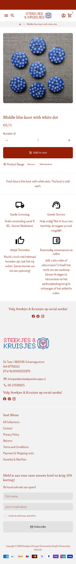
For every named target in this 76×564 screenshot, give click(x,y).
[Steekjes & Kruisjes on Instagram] (42, 316)
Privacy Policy (11, 434)
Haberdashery (46, 164)
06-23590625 (14, 385)
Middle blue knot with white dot (42, 24)
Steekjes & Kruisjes (30, 546)
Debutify (38, 549)
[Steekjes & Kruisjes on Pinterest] (38, 316)
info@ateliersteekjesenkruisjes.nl (25, 379)
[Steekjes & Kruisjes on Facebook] (33, 316)
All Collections (11, 422)
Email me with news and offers (22, 515)
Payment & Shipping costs (18, 453)
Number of (9, 133)
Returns (7, 441)
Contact (7, 428)
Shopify (54, 546)
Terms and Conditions (16, 447)
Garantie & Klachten (15, 459)
